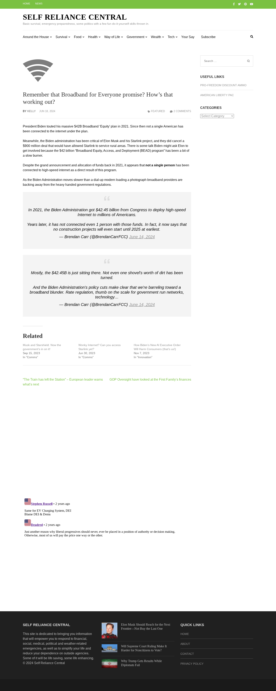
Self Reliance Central (75, 17)
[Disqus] (107, 442)
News (38, 3)
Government (135, 37)
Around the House (36, 37)
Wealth (156, 37)
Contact (187, 653)
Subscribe (208, 37)
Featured (158, 111)
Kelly (31, 111)
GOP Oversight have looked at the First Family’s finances (150, 379)
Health (93, 37)
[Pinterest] (245, 4)
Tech (171, 37)
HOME (184, 634)
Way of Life (112, 37)
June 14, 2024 (142, 237)
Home (26, 3)
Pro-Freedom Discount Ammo (223, 85)
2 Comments (182, 111)
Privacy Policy (191, 663)
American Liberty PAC (217, 95)
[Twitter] (239, 4)
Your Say (187, 37)
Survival (61, 37)
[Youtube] (251, 4)
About (185, 643)
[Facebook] (234, 4)
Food (77, 37)
